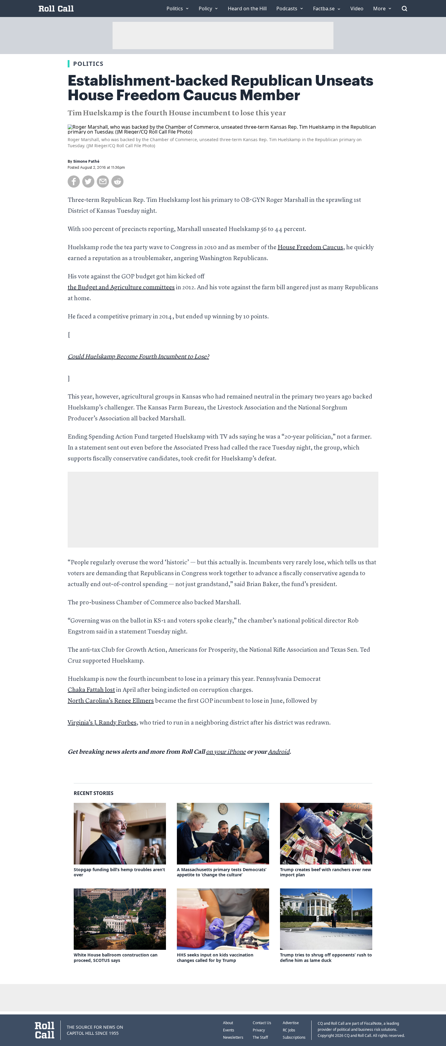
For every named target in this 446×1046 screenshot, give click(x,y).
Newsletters (233, 1037)
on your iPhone (226, 752)
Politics (88, 63)
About (228, 1022)
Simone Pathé (86, 161)
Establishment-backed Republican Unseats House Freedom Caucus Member (220, 88)
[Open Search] (404, 8)
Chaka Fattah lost (91, 690)
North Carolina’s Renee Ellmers (111, 701)
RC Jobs (289, 1030)
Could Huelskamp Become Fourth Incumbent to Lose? (138, 357)
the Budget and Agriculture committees (121, 288)
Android (278, 752)
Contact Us (262, 1022)
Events (228, 1030)
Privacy (259, 1030)
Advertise (291, 1022)
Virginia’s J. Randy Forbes (102, 723)
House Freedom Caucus (310, 248)
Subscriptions (294, 1037)
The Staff (260, 1037)
